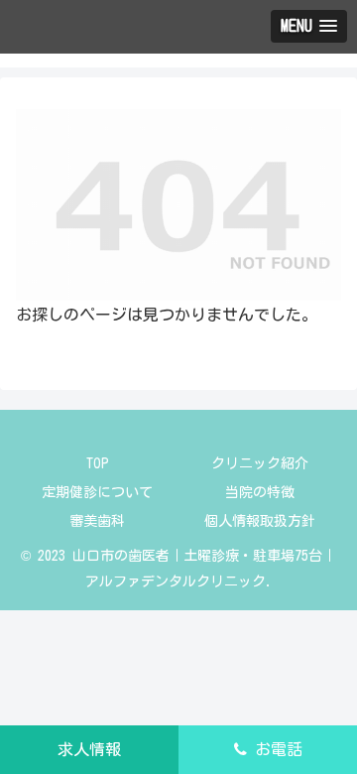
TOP (97, 463)
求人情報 (89, 749)
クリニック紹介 (259, 463)
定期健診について (97, 492)
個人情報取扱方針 (259, 521)
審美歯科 (97, 521)
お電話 (274, 749)
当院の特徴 (260, 492)
